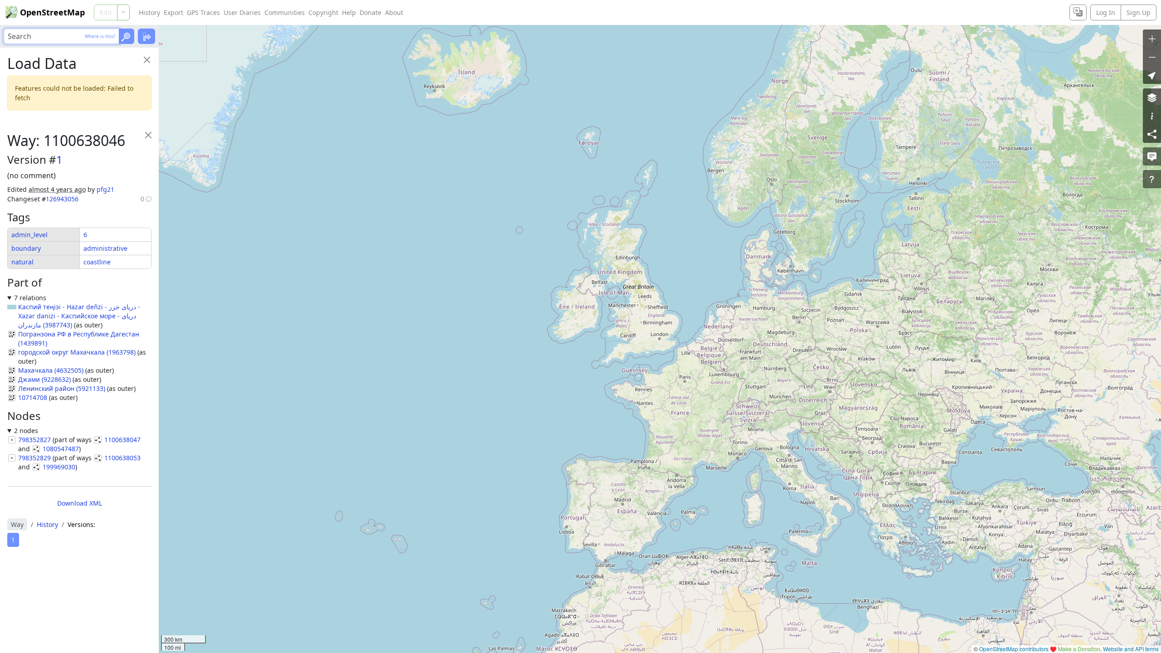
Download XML (79, 503)
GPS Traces (203, 12)
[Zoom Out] (1152, 57)
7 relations (30, 297)
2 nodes (26, 430)
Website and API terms (1131, 649)
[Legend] (1152, 116)
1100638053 (122, 457)
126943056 (62, 199)
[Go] (126, 36)
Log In (1105, 12)
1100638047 (122, 439)
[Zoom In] (1152, 38)
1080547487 (61, 448)
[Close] (146, 59)
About (394, 12)
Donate (370, 12)
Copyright (323, 12)
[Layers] (1152, 97)
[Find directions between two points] (146, 36)
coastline (97, 262)
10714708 (32, 397)
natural (22, 262)
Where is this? (100, 36)
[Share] (1152, 134)
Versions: (81, 524)
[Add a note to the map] (1152, 156)
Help (349, 12)
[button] (1152, 75)
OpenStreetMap (52, 12)
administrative (105, 248)
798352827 (34, 439)
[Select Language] (1078, 12)
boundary (26, 248)
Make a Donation (1079, 649)
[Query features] (1152, 179)
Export (173, 12)
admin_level (29, 234)
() (79, 315)
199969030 (59, 467)
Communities (284, 12)
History (149, 12)
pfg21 (105, 189)
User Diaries (242, 12)
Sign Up (1139, 12)
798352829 (34, 457)
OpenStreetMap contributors (1014, 649)
